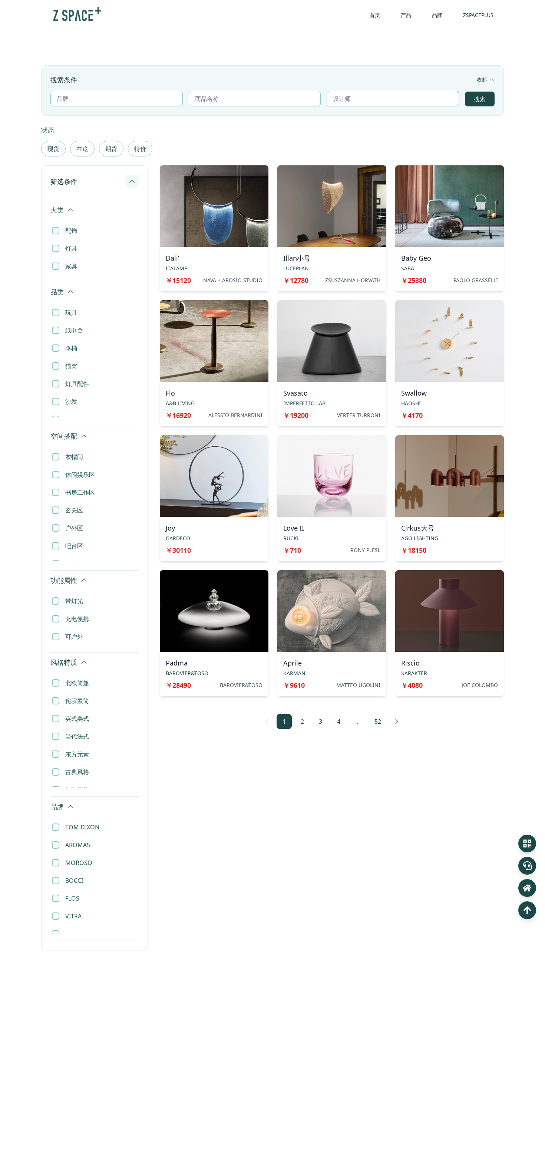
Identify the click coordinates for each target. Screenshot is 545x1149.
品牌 (437, 15)
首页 (375, 15)
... (357, 721)
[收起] (132, 181)
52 (377, 721)
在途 (82, 149)
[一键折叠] (135, 201)
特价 (140, 149)
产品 (406, 15)
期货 (111, 149)
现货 (53, 149)
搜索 (480, 99)
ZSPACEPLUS (478, 15)
